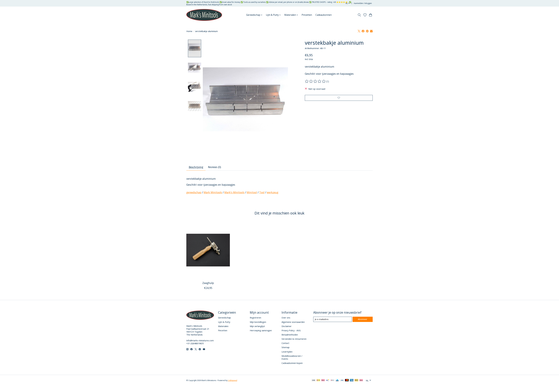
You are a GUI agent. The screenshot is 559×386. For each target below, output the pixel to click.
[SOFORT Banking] (323, 380)
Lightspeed (232, 380)
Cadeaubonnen (323, 14)
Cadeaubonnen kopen (292, 363)
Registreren (255, 317)
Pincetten (307, 14)
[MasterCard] (347, 380)
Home (189, 31)
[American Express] (352, 380)
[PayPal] (356, 380)
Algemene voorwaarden (293, 321)
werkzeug (272, 192)
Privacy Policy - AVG (291, 330)
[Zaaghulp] (208, 250)
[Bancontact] (328, 380)
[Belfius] (332, 380)
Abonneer (362, 319)
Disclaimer (287, 326)
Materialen (223, 326)
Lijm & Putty (224, 321)
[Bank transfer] (313, 380)
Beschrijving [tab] (196, 167)
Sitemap (286, 347)
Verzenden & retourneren (294, 338)
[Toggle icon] (359, 15)
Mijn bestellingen (258, 321)
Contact (285, 343)
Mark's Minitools (234, 192)
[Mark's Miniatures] (204, 15)
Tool (262, 192)
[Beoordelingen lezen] (315, 81)
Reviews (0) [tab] (214, 167)
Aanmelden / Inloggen (363, 3)
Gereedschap (224, 317)
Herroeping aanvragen (261, 330)
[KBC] (337, 380)
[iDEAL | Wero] (318, 380)
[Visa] (342, 380)
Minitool (252, 192)
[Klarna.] (361, 380)
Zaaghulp (208, 283)
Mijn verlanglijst (257, 326)
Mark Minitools (213, 192)
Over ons (286, 317)
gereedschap (193, 192)
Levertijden (287, 351)
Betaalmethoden (290, 334)
